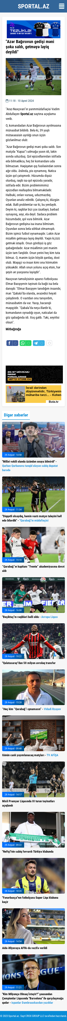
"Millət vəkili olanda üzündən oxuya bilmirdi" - (30, 466)
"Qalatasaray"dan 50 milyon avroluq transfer (29, 663)
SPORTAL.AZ (33, 6)
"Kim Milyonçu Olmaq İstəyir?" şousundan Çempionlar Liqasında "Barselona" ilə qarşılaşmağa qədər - (32, 998)
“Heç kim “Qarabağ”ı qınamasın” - (31, 709)
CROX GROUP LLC (34, 1016)
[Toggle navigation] (61, 6)
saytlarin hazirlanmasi (20, 335)
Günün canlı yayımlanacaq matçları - (30, 755)
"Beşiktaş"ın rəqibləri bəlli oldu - (30, 617)
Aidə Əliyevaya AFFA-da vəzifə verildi (24, 948)
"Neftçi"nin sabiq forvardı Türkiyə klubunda (27, 851)
